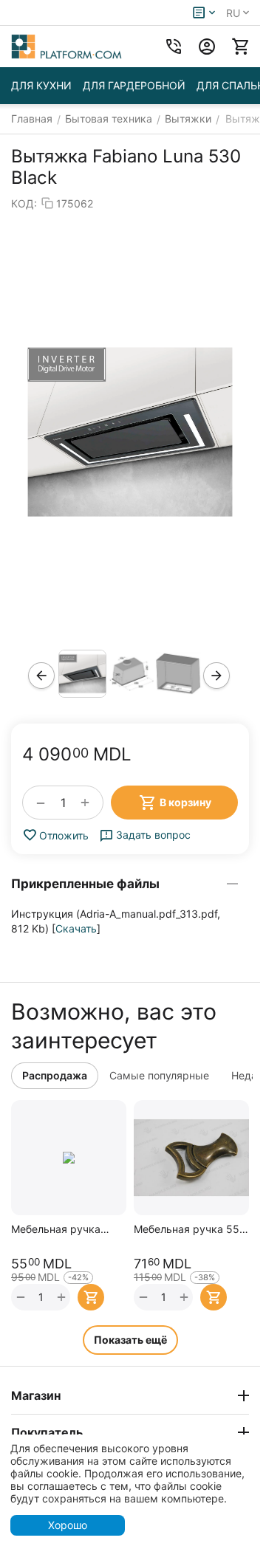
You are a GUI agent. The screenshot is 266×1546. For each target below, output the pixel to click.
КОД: (24, 203)
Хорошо (67, 1525)
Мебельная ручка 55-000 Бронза (189, 1229)
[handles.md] (130, 431)
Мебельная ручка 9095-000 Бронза (56, 1229)
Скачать (76, 928)
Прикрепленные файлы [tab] (85, 883)
